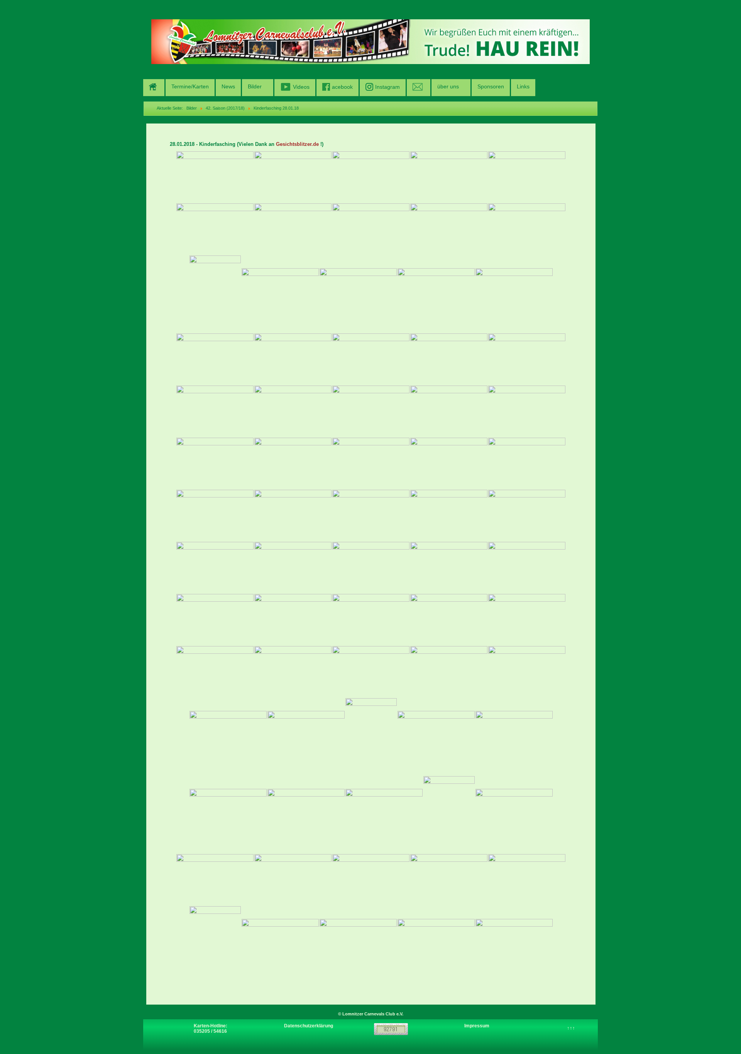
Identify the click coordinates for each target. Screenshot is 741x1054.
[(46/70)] (215, 671)
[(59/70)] (449, 814)
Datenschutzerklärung (308, 1026)
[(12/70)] (280, 294)
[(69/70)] (436, 944)
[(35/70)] (526, 515)
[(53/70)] (371, 736)
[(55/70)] (514, 736)
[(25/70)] (526, 411)
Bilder (255, 86)
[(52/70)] (306, 736)
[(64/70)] (448, 879)
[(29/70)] (448, 463)
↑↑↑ (571, 1028)
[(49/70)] (448, 671)
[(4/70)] (448, 177)
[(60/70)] (514, 814)
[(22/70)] (293, 411)
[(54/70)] (436, 736)
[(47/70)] (293, 671)
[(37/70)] (293, 567)
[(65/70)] (526, 879)
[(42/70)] (293, 619)
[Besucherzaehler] (391, 1029)
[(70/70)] (514, 944)
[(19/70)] (448, 359)
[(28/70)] (370, 463)
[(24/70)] (448, 411)
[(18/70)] (370, 359)
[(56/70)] (228, 814)
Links (523, 86)
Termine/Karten (190, 86)
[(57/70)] (306, 814)
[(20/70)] (526, 359)
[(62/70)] (293, 879)
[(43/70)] (370, 619)
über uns (448, 86)
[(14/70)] (436, 294)
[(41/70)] (215, 619)
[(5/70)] (526, 177)
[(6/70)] (215, 229)
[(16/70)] (215, 359)
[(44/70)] (448, 619)
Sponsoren (490, 86)
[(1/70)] (215, 177)
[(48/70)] (370, 671)
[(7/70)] (293, 229)
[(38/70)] (370, 567)
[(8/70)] (370, 229)
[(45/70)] (526, 619)
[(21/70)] (215, 411)
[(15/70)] (514, 294)
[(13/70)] (358, 294)
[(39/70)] (448, 567)
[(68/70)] (358, 944)
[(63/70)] (370, 879)
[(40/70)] (526, 567)
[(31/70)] (215, 515)
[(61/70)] (215, 879)
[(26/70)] (215, 463)
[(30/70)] (526, 463)
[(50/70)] (526, 671)
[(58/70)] (384, 814)
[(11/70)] (215, 294)
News (228, 86)
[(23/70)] (370, 411)
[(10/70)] (526, 229)
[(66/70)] (215, 944)
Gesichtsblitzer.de (297, 144)
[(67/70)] (280, 944)
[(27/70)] (293, 463)
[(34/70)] (448, 515)
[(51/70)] (228, 736)
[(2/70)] (293, 177)
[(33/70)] (370, 515)
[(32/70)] (293, 515)
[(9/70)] (448, 229)
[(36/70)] (215, 567)
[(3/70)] (370, 177)
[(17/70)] (293, 359)
